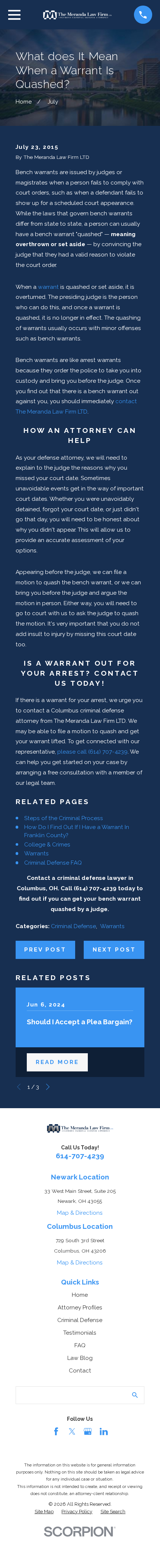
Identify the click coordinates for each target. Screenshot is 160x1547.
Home (80, 1294)
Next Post (114, 949)
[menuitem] (44, 1511)
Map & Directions (80, 1212)
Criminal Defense (73, 926)
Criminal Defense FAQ (53, 862)
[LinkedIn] (104, 1431)
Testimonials (79, 1332)
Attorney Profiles (80, 1307)
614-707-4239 (80, 1156)
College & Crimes (47, 844)
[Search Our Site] (135, 1395)
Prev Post (45, 949)
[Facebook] (56, 1431)
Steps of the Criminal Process (63, 818)
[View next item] (48, 1087)
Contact (80, 1370)
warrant (48, 286)
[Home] (77, 14)
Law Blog (80, 1357)
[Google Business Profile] (88, 1431)
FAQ (80, 1345)
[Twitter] (72, 1431)
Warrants (36, 853)
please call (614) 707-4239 (92, 751)
